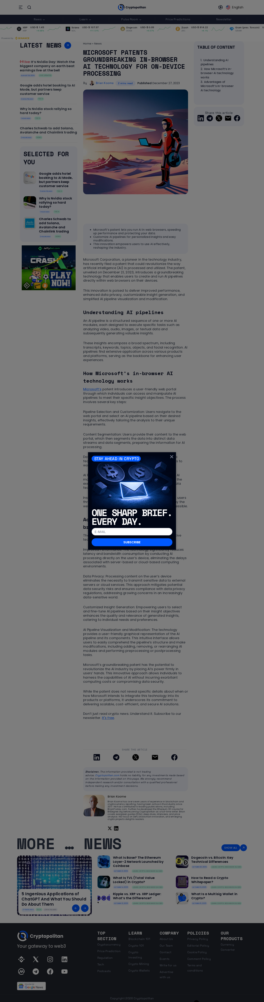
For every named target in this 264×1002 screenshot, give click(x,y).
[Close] (171, 456)
